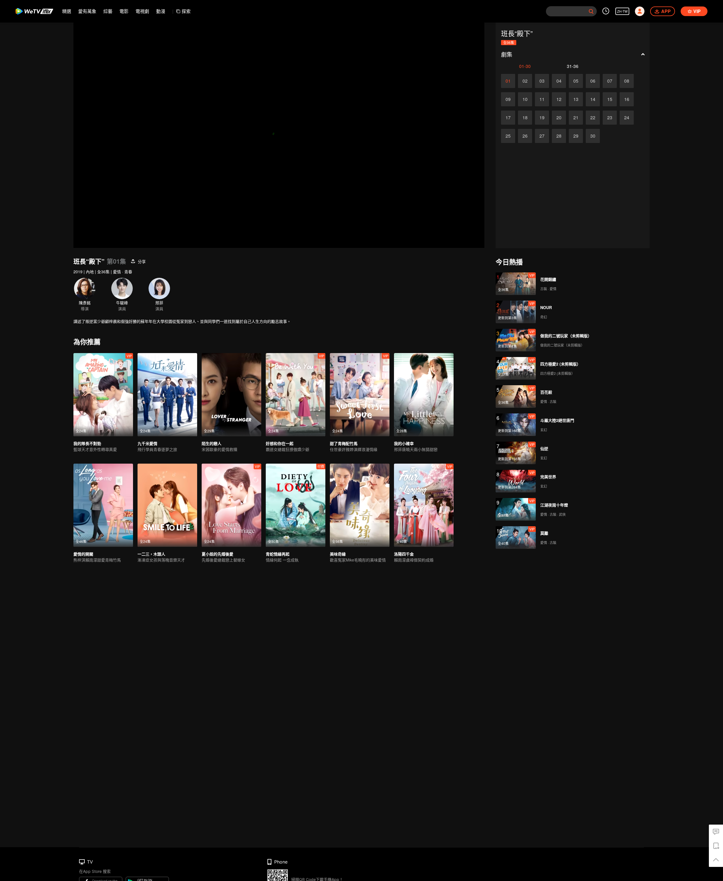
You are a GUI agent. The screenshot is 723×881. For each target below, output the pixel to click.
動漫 (160, 11)
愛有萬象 (87, 11)
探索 (186, 11)
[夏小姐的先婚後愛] (231, 505)
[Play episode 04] (559, 81)
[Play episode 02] (525, 81)
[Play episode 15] (610, 99)
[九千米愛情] (167, 394)
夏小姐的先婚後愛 (217, 554)
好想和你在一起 (279, 443)
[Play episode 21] (576, 118)
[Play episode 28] (559, 136)
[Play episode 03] (542, 81)
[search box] (591, 11)
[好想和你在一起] (295, 394)
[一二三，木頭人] (167, 505)
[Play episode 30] (593, 136)
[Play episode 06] (593, 81)
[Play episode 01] (508, 81)
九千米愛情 (147, 443)
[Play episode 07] (610, 81)
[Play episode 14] (593, 99)
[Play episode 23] (610, 118)
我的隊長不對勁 (87, 443)
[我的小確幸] (424, 394)
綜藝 (107, 11)
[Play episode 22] (593, 118)
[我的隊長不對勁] (103, 394)
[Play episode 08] (627, 81)
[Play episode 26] (525, 136)
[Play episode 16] (627, 99)
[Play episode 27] (542, 136)
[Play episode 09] (508, 99)
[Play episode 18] (525, 118)
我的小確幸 (404, 443)
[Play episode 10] (525, 99)
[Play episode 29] (576, 136)
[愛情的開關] (103, 505)
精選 (66, 11)
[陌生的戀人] (231, 394)
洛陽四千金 (404, 554)
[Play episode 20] (559, 118)
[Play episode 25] (508, 136)
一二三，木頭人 (151, 554)
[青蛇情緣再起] (295, 505)
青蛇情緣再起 (277, 554)
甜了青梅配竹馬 (344, 443)
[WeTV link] (35, 11)
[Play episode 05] (576, 81)
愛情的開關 (83, 554)
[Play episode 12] (559, 99)
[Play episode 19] (542, 118)
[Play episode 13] (576, 99)
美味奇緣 (338, 554)
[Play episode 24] (627, 118)
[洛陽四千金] (424, 505)
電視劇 (142, 11)
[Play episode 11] (542, 99)
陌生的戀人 (211, 443)
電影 (124, 11)
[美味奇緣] (359, 505)
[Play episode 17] (508, 118)
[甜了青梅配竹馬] (359, 394)
